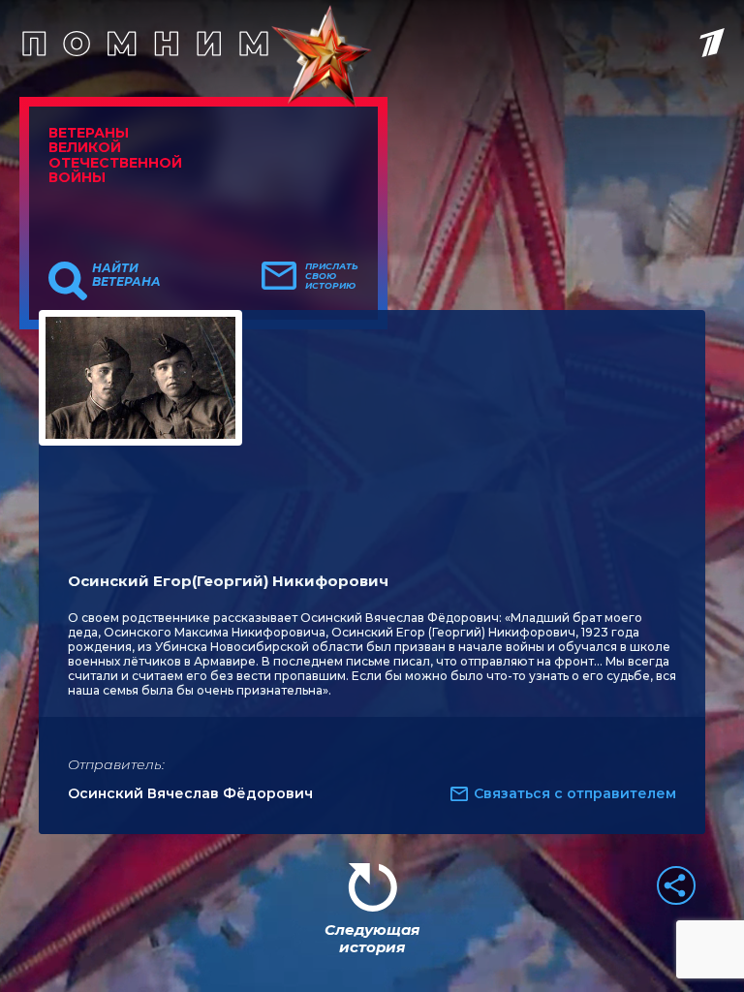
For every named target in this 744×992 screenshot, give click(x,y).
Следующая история (372, 938)
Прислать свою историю (331, 276)
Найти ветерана (126, 275)
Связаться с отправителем (575, 793)
